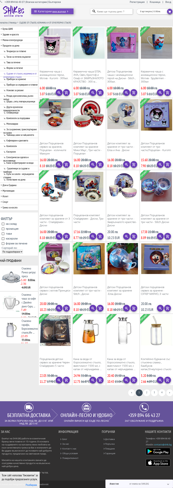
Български (54, 2)
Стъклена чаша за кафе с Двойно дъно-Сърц (29, 300)
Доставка (110, 439)
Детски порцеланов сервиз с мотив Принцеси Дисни (55, 290)
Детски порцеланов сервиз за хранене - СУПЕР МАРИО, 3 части (154, 290)
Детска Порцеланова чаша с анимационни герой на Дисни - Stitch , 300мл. (121, 76)
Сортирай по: (9, 247)
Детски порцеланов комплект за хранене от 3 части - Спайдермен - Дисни (55, 220)
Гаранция (110, 453)
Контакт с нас (69, 448)
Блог (64, 439)
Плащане (110, 448)
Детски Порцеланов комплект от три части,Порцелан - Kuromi (156, 147)
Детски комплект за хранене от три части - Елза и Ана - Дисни (120, 147)
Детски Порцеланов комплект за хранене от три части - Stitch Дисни (155, 218)
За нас (65, 443)
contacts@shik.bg (163, 444)
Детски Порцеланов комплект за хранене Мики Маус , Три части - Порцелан (87, 148)
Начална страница (8, 22)
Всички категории (36, 2)
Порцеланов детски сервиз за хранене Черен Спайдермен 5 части (55, 362)
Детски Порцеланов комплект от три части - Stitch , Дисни (87, 290)
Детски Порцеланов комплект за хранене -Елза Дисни (119, 290)
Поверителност (70, 458)
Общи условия (70, 453)
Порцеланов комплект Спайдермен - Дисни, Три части (88, 218)
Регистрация (137, 2)
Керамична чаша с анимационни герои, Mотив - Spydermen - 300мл (153, 76)
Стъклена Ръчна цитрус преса (29, 272)
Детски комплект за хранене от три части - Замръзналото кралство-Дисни (122, 220)
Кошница (155, 2)
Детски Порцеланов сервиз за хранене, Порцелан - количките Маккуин (53, 148)
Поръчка (110, 443)
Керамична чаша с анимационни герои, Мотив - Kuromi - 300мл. (54, 75)
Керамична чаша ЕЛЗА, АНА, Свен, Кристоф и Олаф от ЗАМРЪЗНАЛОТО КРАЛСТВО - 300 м (88, 76)
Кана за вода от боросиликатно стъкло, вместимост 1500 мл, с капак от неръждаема (87, 364)
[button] (139, 484)
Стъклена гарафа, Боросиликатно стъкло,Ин (30, 326)
